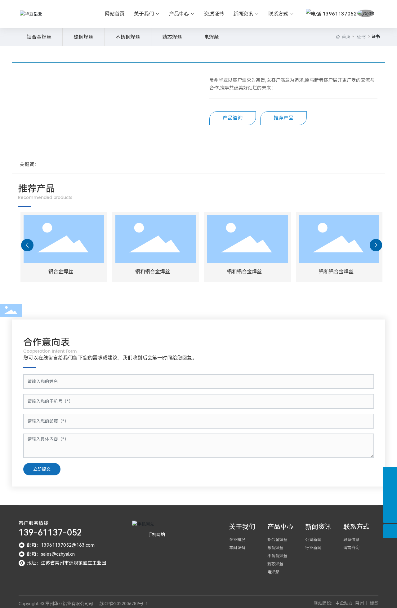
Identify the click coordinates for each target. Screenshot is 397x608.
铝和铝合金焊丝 (152, 272)
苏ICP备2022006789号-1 (123, 603)
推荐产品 (283, 118)
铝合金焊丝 (39, 37)
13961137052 (339, 14)
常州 (359, 603)
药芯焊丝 (172, 37)
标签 (374, 603)
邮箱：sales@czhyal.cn (51, 554)
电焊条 (211, 37)
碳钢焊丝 (83, 37)
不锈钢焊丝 (127, 37)
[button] (27, 245)
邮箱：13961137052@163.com (61, 545)
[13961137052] (390, 502)
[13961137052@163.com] (390, 474)
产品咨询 (233, 118)
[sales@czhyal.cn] (390, 488)
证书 (361, 36)
